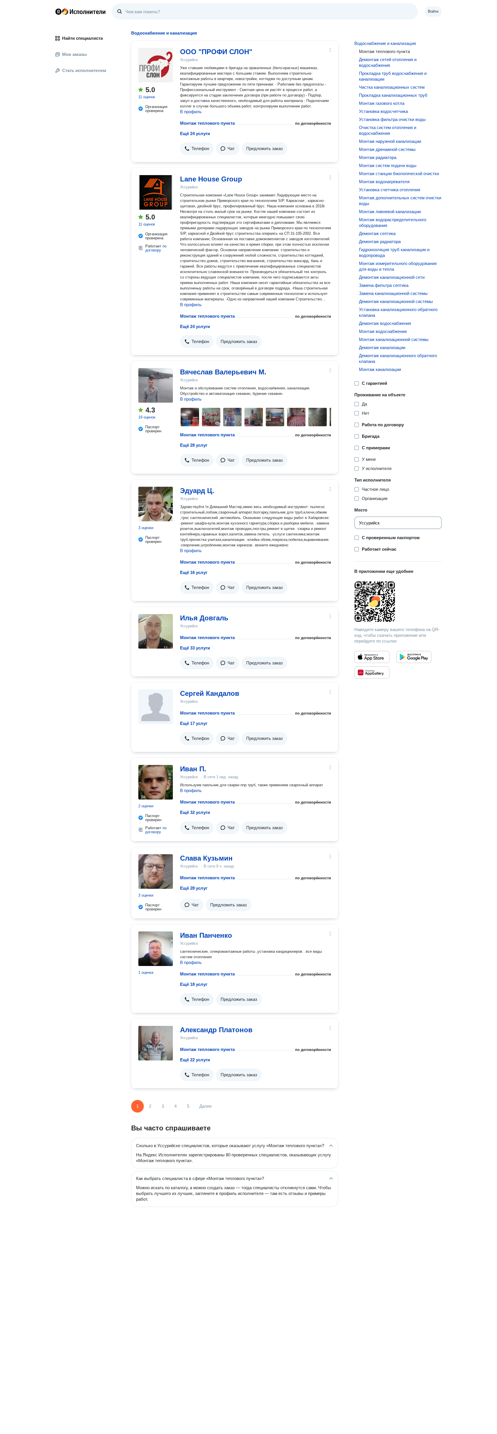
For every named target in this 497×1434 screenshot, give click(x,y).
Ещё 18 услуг (193, 984)
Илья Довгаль (204, 618)
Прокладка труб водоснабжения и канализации (393, 76)
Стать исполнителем (84, 70)
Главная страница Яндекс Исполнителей (80, 11)
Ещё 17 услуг (193, 723)
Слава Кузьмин (206, 858)
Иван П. (193, 769)
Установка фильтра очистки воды (392, 119)
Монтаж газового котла (381, 103)
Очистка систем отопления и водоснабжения (387, 130)
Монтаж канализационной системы (394, 339)
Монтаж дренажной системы (387, 149)
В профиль (191, 111)
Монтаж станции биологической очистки (399, 173)
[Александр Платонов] (155, 1043)
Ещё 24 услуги (195, 133)
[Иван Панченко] (155, 948)
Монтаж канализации (380, 369)
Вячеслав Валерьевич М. (223, 372)
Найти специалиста (82, 38)
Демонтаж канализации (382, 347)
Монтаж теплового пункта (207, 123)
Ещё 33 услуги (195, 647)
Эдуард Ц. (197, 491)
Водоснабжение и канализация (385, 43)
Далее (205, 1106)
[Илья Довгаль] (155, 631)
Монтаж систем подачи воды (387, 165)
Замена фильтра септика (383, 285)
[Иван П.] (155, 782)
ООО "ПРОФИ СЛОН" (216, 52)
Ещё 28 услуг (193, 445)
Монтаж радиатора (377, 157)
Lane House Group (211, 179)
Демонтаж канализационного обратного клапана (398, 358)
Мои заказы (74, 54)
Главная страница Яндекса (58, 11)
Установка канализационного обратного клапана (398, 312)
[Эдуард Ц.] (155, 504)
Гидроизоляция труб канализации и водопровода (394, 252)
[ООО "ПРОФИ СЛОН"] (155, 65)
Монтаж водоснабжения (383, 331)
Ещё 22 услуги (195, 1059)
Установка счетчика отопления (389, 189)
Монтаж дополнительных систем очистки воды (400, 200)
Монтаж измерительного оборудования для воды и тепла (398, 266)
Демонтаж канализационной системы (396, 301)
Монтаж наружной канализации (390, 141)
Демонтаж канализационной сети (392, 277)
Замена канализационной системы (393, 293)
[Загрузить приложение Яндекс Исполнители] (398, 601)
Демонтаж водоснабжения (385, 323)
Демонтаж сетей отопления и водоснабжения (387, 62)
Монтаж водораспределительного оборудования (392, 222)
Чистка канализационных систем (392, 87)
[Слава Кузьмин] (155, 871)
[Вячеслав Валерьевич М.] (155, 385)
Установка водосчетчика (383, 111)
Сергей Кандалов (209, 693)
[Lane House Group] (155, 192)
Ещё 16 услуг (193, 572)
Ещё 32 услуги (195, 812)
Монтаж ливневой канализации (390, 211)
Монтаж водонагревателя (384, 181)
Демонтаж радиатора (380, 241)
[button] (197, 148)
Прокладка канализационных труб (393, 95)
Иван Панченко (206, 935)
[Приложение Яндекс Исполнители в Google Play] (413, 657)
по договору (156, 248)
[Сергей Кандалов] (155, 706)
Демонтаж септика (377, 233)
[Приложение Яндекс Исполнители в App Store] (371, 657)
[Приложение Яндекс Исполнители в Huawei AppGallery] (371, 672)
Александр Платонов (216, 1030)
